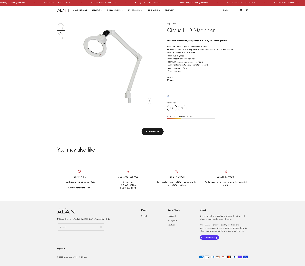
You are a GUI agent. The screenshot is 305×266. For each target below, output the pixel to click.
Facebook (172, 216)
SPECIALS (96, 10)
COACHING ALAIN (80, 10)
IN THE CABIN (152, 10)
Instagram (172, 220)
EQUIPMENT (169, 10)
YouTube (171, 225)
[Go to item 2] (61, 36)
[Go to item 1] (61, 26)
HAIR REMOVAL (134, 10)
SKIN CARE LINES (113, 10)
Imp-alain (171, 23)
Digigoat (84, 257)
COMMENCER (152, 131)
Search (144, 216)
